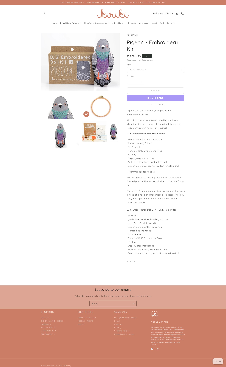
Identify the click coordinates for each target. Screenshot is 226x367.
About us (118, 324)
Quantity (130, 76)
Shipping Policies (121, 331)
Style (129, 64)
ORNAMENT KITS (48, 331)
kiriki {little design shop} (125, 318)
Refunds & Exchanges (124, 334)
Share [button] (132, 261)
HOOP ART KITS (48, 327)
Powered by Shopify (63, 366)
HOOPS (81, 324)
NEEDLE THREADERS (87, 318)
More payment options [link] (155, 104)
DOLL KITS (46, 318)
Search (117, 321)
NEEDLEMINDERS (85, 321)
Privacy (117, 327)
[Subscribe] (133, 304)
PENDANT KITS (48, 334)
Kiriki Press (51, 366)
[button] (44, 13)
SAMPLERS (46, 324)
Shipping (130, 60)
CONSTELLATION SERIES (52, 321)
